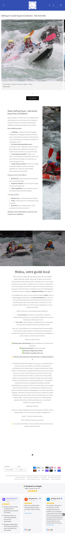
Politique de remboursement (54, 477)
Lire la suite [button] (27, 513)
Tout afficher (32, 98)
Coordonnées (43, 477)
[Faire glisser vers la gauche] (29, 93)
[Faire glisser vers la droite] (36, 93)
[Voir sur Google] (26, 499)
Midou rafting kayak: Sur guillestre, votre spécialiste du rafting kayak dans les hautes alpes (29, 475)
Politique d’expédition (56, 479)
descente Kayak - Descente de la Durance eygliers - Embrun (17, 84)
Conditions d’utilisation (19, 479)
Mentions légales (45, 479)
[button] (3, 5)
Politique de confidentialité (33, 477)
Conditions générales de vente (33, 479)
